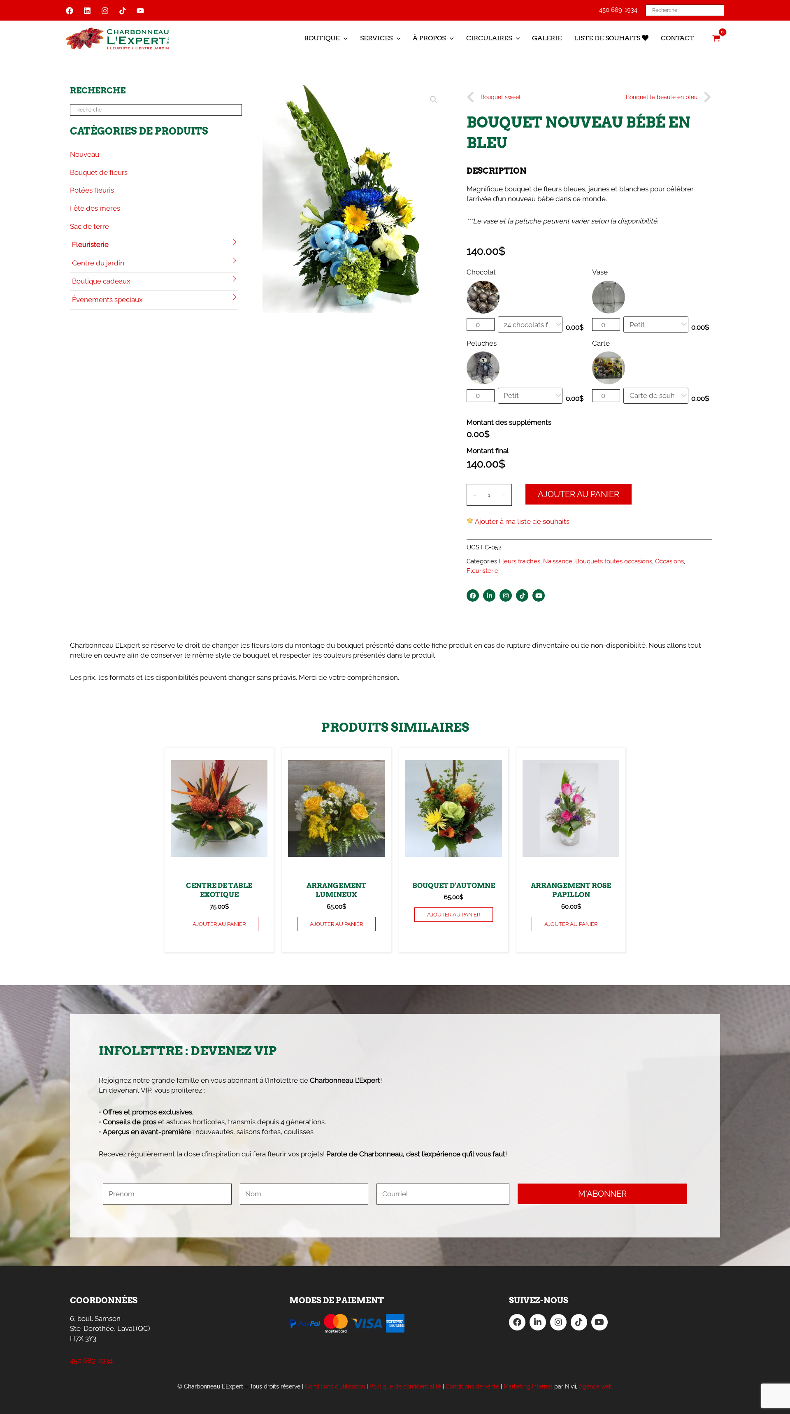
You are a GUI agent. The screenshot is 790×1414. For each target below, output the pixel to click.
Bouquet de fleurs (99, 172)
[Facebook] (69, 10)
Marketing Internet (528, 1386)
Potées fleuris (92, 190)
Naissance (557, 561)
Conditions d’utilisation (335, 1386)
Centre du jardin (98, 263)
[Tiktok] (122, 10)
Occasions (669, 561)
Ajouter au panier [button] (219, 924)
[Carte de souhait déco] (655, 396)
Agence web (596, 1386)
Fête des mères (95, 208)
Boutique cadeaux (101, 281)
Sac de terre (89, 226)
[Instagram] (105, 10)
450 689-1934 (618, 10)
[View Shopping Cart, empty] (716, 38)
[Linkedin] (87, 10)
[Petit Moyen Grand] (530, 396)
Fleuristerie (90, 244)
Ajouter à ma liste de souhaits (522, 521)
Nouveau (84, 154)
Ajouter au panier (578, 494)
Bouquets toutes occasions (613, 561)
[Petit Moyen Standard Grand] (655, 324)
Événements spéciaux (107, 299)
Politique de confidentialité (405, 1386)
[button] (343, 38)
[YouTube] (140, 10)
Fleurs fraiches (519, 561)
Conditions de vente (472, 1386)
